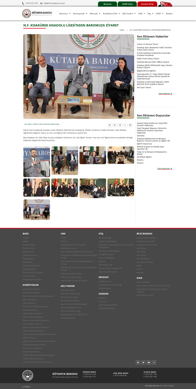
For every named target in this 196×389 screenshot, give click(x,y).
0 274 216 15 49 (32, 3)
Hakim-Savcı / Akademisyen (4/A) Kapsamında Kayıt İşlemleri (116, 246)
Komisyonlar (79, 13)
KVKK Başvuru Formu (145, 295)
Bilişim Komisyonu (30, 299)
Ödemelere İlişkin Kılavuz (70, 293)
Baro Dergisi (141, 255)
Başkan (25, 241)
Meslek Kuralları (105, 288)
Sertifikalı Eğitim (144, 157)
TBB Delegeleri (28, 258)
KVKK (158, 13)
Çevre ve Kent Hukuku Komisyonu (36, 306)
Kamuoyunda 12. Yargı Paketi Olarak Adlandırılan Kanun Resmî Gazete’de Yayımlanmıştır (153, 76)
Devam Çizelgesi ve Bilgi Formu (110, 268)
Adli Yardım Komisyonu (32, 289)
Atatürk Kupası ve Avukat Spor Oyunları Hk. (150, 147)
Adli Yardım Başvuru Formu (71, 307)
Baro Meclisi (27, 262)
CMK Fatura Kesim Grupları (71, 277)
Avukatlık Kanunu (105, 281)
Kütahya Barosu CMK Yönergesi (73, 245)
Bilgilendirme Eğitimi (146, 70)
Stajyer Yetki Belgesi (106, 258)
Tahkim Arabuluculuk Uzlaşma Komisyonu (39, 355)
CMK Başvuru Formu (69, 248)
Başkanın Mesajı (29, 245)
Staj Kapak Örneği (105, 265)
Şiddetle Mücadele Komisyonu (34, 344)
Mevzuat (94, 13)
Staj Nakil (102, 261)
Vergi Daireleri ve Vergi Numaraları (74, 280)
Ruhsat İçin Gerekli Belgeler (109, 251)
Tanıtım (63, 238)
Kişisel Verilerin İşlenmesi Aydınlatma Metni (153, 285)
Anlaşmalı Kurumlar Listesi (147, 245)
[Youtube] (149, 362)
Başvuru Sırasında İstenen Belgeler (74, 304)
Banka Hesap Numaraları (32, 279)
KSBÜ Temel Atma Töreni (148, 58)
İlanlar (139, 265)
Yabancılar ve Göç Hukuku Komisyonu (37, 362)
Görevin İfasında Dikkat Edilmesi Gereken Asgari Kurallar (79, 256)
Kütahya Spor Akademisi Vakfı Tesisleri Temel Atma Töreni (154, 48)
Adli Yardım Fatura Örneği (71, 311)
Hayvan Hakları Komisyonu (33, 317)
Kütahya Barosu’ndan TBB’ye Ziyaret (153, 62)
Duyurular (103, 301)
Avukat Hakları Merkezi (31, 292)
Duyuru (140, 160)
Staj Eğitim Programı (106, 254)
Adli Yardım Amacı (68, 290)
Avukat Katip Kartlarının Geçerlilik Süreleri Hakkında (152, 124)
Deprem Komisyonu (30, 310)
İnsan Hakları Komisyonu (32, 324)
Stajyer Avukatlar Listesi (108, 272)
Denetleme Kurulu (30, 255)
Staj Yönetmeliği (105, 238)
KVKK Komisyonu (29, 338)
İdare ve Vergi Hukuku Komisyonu (36, 320)
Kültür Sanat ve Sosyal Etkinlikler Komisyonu (40, 334)
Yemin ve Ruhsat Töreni (147, 44)
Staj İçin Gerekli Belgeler (108, 241)
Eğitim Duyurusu (144, 143)
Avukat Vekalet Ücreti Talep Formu (74, 314)
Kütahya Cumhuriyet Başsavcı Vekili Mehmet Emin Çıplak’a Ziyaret (153, 83)
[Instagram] (154, 362)
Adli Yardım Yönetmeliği (70, 300)
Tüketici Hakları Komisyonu (33, 358)
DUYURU (141, 135)
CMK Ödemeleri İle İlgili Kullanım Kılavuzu (76, 251)
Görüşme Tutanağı (68, 318)
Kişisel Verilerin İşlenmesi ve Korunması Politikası (152, 290)
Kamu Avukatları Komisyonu (33, 331)
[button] (109, 125)
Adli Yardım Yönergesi (69, 297)
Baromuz (63, 13)
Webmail (140, 272)
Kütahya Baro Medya (107, 308)
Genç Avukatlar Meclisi (31, 265)
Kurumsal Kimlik (29, 276)
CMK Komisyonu (29, 303)
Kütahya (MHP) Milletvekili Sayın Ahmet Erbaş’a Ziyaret (154, 66)
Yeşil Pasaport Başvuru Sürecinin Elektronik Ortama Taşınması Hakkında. (152, 130)
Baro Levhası (142, 248)
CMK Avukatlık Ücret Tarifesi (71, 273)
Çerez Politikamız (143, 282)
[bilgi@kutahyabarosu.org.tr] (41, 3)
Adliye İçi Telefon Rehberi (146, 238)
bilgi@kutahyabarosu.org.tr (54, 3)
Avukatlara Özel (110, 13)
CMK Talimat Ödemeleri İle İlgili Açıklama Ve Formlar (77, 262)
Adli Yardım (127, 13)
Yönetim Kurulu (29, 248)
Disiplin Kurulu (28, 251)
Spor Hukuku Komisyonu (32, 348)
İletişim (169, 13)
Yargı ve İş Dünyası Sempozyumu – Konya (152, 153)
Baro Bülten (141, 251)
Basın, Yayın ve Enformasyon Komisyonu (38, 296)
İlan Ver (140, 269)
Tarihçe (25, 238)
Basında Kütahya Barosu (108, 305)
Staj (149, 13)
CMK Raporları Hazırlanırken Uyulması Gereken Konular (79, 268)
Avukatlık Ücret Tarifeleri (146, 241)
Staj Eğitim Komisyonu (31, 351)
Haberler (102, 298)
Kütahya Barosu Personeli (33, 272)
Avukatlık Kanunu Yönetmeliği (110, 285)
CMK (140, 13)
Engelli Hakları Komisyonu (33, 313)
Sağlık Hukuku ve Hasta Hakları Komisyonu (39, 341)
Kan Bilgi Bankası (143, 258)
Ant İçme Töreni (144, 87)
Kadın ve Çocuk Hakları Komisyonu (36, 327)
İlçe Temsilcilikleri (29, 269)
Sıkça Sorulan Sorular (145, 262)
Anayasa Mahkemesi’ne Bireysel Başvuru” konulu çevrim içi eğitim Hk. (153, 139)
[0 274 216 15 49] (23, 3)
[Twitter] (143, 362)
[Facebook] (138, 362)
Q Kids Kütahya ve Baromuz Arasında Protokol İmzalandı (153, 54)
